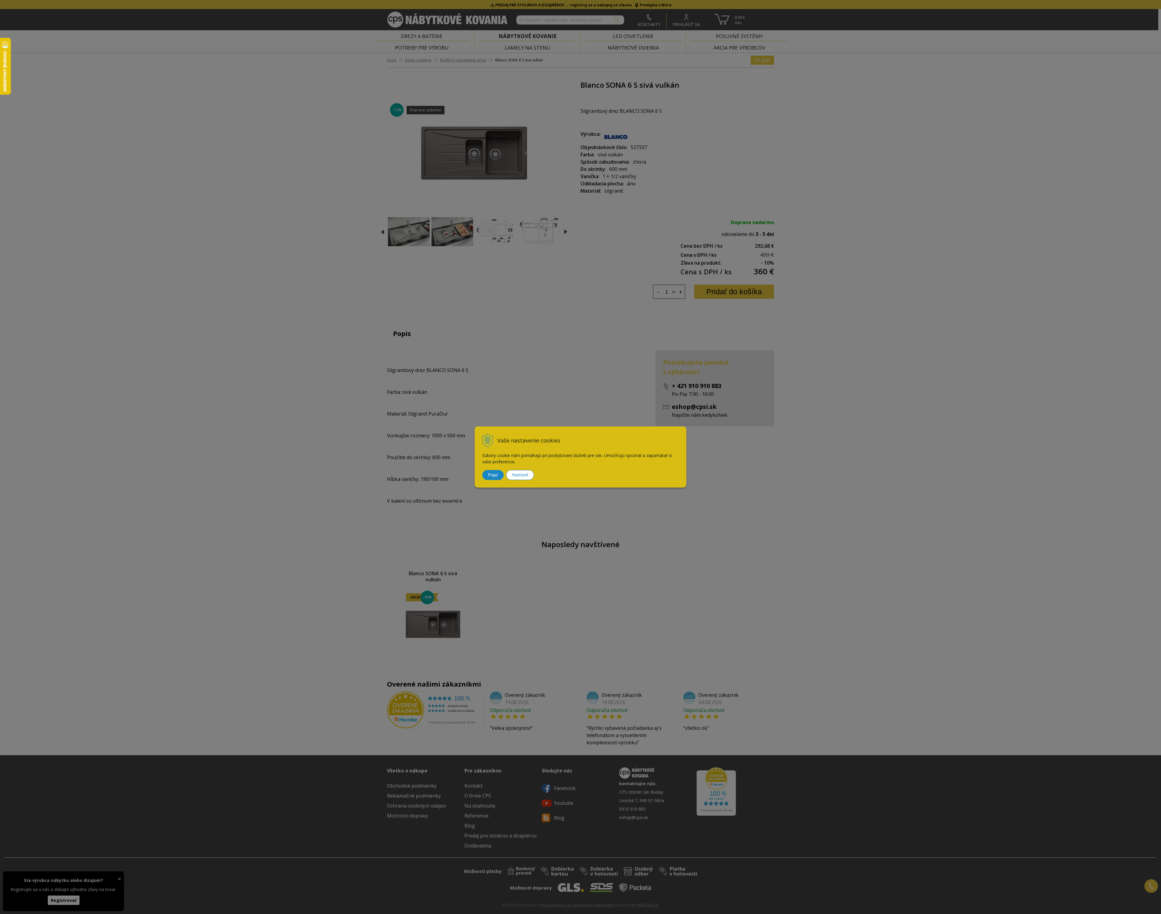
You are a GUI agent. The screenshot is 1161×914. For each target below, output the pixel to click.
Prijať (493, 474)
